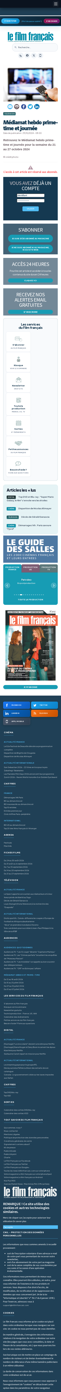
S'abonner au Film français (16, 1003)
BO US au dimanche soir (14, 825)
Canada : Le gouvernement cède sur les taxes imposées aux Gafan (29, 1076)
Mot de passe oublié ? (31, 21)
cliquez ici (30, 280)
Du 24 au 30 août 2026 (14, 860)
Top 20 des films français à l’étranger (20, 828)
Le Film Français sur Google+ (16, 1167)
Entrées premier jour (13, 811)
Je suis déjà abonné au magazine (30, 238)
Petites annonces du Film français (19, 1020)
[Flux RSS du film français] (21, 55)
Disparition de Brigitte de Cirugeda (19, 753)
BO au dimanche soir (13, 801)
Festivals (8, 843)
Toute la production (30, 599)
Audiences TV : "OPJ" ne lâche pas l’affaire (22, 968)
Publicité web (10, 1151)
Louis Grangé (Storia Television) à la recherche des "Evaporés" (26, 905)
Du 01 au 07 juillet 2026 (14, 989)
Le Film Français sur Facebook (17, 1161)
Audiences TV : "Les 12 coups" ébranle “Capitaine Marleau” (29, 952)
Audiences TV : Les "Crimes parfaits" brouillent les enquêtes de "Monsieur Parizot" (30, 956)
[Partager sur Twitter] (30, 106)
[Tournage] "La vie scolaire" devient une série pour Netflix (29, 1044)
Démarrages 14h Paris (13, 797)
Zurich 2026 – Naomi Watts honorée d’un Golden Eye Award (30, 777)
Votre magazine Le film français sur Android (23, 1177)
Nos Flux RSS (9, 1181)
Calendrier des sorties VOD (16, 1113)
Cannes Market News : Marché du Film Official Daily (26, 1184)
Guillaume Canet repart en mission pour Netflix (25, 1054)
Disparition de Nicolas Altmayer (30, 508)
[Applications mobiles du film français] (40, 55)
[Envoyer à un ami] (10, 106)
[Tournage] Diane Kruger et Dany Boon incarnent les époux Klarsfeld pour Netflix (29, 1048)
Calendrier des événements (16, 1017)
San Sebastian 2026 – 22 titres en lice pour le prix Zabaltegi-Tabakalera (25, 769)
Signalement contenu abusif (17, 1144)
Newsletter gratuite (13, 1010)
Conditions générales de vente (18, 1141)
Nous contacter (11, 1131)
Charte (7, 1157)
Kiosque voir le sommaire (15, 1007)
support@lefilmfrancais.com (16, 1305)
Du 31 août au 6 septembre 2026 (18, 864)
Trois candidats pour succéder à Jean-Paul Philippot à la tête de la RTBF (28, 929)
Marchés (8, 846)
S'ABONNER (51, 21)
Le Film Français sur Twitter (16, 1164)
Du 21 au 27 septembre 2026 (16, 874)
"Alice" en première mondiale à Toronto (21, 925)
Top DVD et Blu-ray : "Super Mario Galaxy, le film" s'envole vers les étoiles (30, 499)
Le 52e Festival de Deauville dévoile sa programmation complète (28, 748)
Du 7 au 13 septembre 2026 (16, 867)
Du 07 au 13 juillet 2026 (14, 986)
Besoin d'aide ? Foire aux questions (19, 1023)
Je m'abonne (30, 687)
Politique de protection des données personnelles (26, 1137)
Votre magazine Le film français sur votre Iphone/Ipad (28, 1174)
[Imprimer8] (17, 106)
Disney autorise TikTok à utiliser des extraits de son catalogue (26, 1069)
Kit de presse (9, 1147)
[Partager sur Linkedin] (37, 106)
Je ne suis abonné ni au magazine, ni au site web (30, 248)
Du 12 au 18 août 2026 (13, 979)
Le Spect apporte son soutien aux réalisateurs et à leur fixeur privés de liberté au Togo (28, 895)
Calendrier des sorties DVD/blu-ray (19, 1110)
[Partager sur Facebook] (24, 106)
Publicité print (10, 1154)
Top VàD (7, 1096)
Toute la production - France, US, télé (20, 1013)
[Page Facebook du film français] (27, 55)
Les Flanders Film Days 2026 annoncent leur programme (29, 774)
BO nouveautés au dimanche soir (19, 804)
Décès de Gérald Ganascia (28, 517)
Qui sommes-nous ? (13, 1128)
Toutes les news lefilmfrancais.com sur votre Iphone (27, 1171)
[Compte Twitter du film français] (34, 55)
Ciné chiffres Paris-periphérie (17, 814)
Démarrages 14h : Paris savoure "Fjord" (29, 527)
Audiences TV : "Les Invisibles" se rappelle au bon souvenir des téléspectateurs (29, 963)
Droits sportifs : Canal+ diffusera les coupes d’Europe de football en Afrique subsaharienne (29, 919)
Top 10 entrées (10, 807)
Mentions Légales (12, 1134)
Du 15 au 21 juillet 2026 (14, 983)
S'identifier (10, 21)
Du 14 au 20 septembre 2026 (16, 870)
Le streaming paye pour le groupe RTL (20, 1065)
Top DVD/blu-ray (11, 1092)
